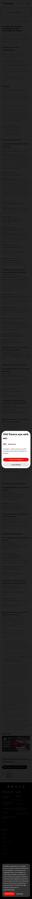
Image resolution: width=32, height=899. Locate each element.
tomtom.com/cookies (9, 889)
